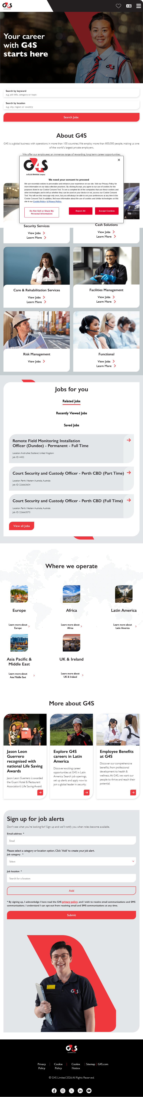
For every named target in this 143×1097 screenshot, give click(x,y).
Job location (14, 871)
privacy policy (70, 901)
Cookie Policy (59, 1066)
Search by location (15, 103)
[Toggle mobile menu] (138, 5)
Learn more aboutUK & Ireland (70, 675)
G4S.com (103, 1064)
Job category (15, 854)
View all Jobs (21, 526)
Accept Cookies (107, 211)
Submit (71, 915)
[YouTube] (89, 1090)
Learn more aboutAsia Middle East (18, 675)
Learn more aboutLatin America (122, 626)
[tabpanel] (71, 482)
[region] (71, 189)
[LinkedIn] (80, 1090)
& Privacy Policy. (54, 201)
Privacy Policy (43, 1066)
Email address (15, 833)
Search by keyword (16, 90)
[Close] (119, 160)
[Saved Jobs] (119, 6)
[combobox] (71, 105)
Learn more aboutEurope (18, 626)
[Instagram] (62, 1090)
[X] (71, 1090)
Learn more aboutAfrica (70, 626)
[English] (129, 6)
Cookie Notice (76, 1066)
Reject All (80, 211)
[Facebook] (54, 1090)
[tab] (71, 401)
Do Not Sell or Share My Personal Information (42, 212)
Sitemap (90, 1064)
